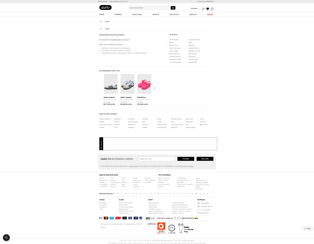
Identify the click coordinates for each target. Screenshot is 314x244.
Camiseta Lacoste (175, 59)
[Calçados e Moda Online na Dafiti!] (105, 7)
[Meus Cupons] (204, 9)
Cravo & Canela (133, 122)
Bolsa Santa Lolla (175, 48)
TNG (186, 124)
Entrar (194, 8)
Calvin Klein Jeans (105, 124)
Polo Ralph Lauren (177, 124)
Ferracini (145, 124)
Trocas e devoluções (126, 207)
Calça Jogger (173, 51)
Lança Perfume (162, 124)
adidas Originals (104, 119)
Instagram (103, 207)
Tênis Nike (192, 56)
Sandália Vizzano (194, 51)
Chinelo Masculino (175, 62)
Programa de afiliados (179, 205)
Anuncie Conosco (178, 213)
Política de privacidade (180, 207)
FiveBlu (144, 127)
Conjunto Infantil (194, 40)
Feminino (186, 159)
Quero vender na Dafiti (156, 213)
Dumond (145, 119)
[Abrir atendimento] (6, 237)
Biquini (171, 42)
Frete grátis (205, 203)
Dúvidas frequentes (126, 203)
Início (101, 21)
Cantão (101, 127)
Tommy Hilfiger (190, 127)
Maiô (190, 42)
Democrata (131, 124)
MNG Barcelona (176, 119)
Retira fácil (205, 213)
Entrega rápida (206, 206)
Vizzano (202, 122)
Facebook (102, 205)
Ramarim (174, 127)
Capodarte (117, 119)
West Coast (203, 124)
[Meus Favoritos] (208, 9)
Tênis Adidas (193, 54)
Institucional (152, 207)
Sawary (107, 21)
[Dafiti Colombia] (196, 218)
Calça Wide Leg (174, 54)
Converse (131, 119)
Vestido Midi (193, 62)
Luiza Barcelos (161, 127)
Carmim (116, 122)
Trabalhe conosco (154, 209)
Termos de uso (124, 213)
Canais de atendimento (206, 1)
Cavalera (117, 124)
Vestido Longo (193, 59)
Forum (159, 119)
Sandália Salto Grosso (196, 48)
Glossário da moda (126, 211)
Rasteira (191, 45)
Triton (202, 119)
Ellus (144, 122)
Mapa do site (123, 209)
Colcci (116, 127)
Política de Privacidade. (186, 166)
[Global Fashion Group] (150, 218)
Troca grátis (205, 210)
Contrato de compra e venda (182, 209)
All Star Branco (174, 40)
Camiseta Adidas (175, 56)
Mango (113, 180)
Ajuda (198, 178)
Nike (172, 122)
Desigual (131, 127)
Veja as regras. (133, 166)
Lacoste (159, 122)
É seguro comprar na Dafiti (181, 211)
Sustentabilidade (178, 203)
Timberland (189, 122)
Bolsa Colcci (173, 45)
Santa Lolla (189, 119)
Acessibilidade (153, 203)
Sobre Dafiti (152, 205)
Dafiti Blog (102, 203)
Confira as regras (188, 240)
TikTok (101, 209)
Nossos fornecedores (155, 211)
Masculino (205, 159)
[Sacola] (213, 9)
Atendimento (123, 205)
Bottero (101, 122)
